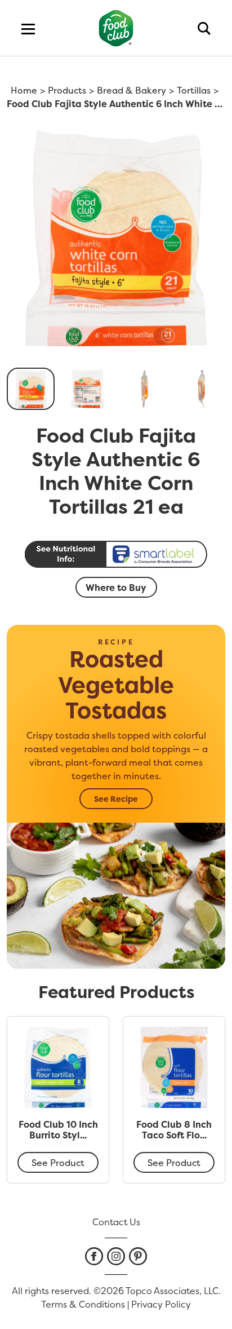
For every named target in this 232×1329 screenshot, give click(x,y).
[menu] (28, 28)
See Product (58, 1162)
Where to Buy (116, 587)
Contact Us (116, 1222)
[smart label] (116, 554)
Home (24, 90)
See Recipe (116, 798)
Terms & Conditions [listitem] (83, 1304)
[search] (204, 28)
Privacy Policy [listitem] (161, 1304)
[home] (116, 28)
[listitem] (94, 1256)
